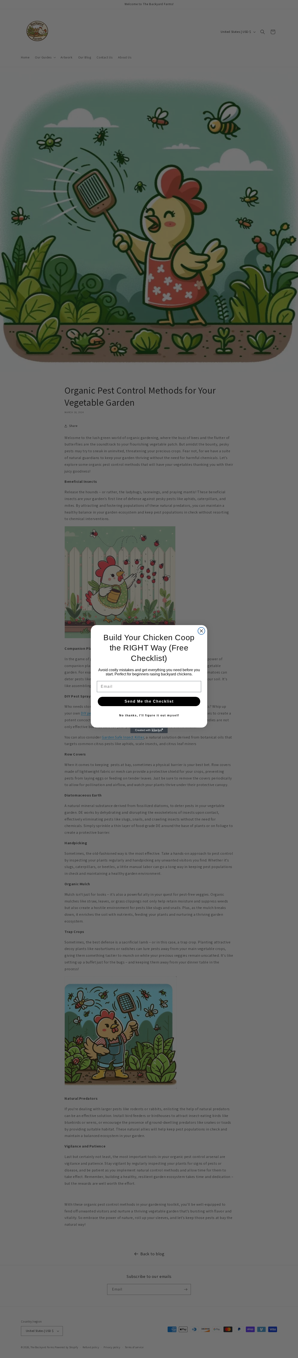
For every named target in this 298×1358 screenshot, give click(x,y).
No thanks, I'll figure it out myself (149, 715)
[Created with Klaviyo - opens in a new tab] (149, 730)
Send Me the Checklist (149, 701)
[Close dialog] (201, 630)
